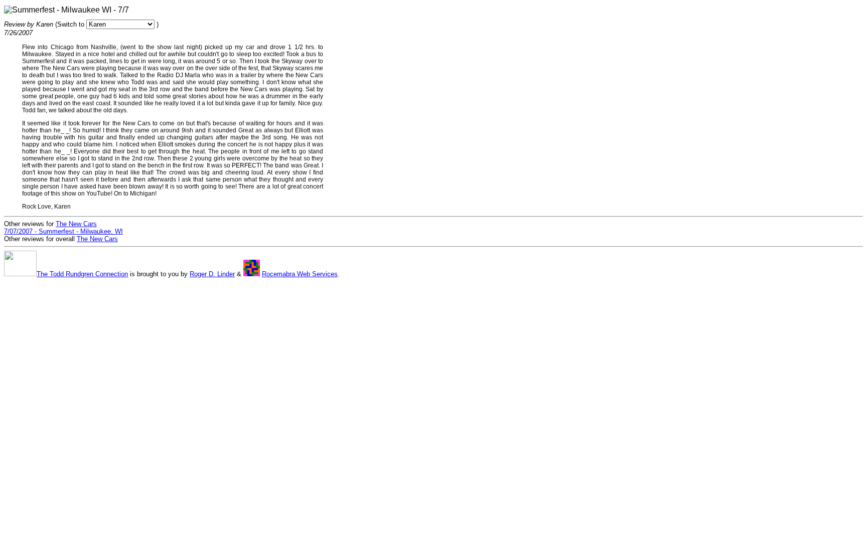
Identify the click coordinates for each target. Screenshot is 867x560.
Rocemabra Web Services (300, 274)
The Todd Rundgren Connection (82, 274)
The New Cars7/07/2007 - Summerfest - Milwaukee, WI (63, 227)
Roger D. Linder (212, 274)
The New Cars (97, 239)
